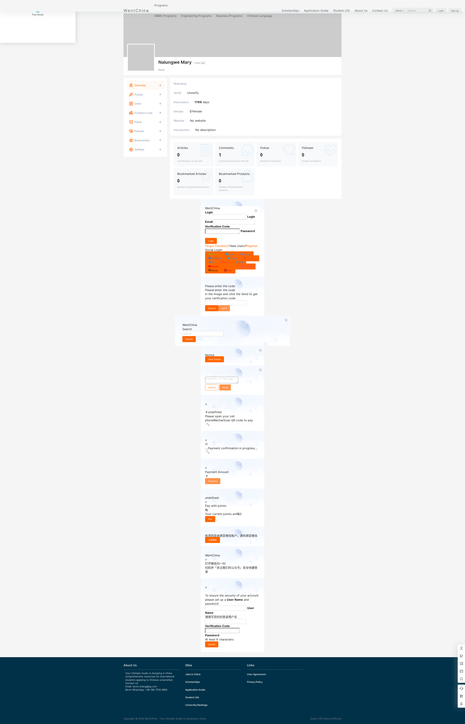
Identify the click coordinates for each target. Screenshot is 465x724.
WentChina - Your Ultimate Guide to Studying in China (175, 718)
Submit (211, 644)
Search (189, 339)
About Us (361, 10)
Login (441, 10)
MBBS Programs (165, 16)
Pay (210, 519)
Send (224, 308)
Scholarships (290, 10)
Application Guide (316, 10)
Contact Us (380, 10)
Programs (161, 5)
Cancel (211, 308)
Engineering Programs (196, 16)
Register (252, 246)
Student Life (341, 10)
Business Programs (229, 16)
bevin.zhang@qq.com (145, 686)
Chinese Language (259, 16)
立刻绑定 (212, 540)
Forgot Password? (217, 246)
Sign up (455, 10)
